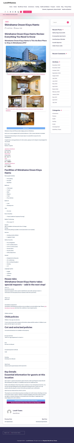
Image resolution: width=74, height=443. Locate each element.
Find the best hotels (15, 432)
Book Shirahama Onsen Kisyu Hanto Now (26, 400)
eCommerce (55, 113)
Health (54, 118)
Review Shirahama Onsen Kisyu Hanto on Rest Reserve (26, 402)
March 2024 (55, 89)
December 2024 (56, 65)
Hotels (7, 21)
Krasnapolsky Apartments (59, 36)
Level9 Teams (17, 410)
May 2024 (54, 83)
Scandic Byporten (57, 42)
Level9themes (9, 3)
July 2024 (54, 78)
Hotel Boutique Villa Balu (58, 39)
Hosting (54, 121)
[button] (27, 12)
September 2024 (56, 73)
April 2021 (54, 99)
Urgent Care (6, 432)
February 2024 (56, 91)
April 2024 (55, 86)
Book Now (26, 128)
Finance (54, 116)
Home (4, 14)
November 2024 (56, 67)
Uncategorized (56, 126)
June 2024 (54, 81)
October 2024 (55, 70)
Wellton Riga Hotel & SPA (58, 32)
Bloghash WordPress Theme (50, 440)
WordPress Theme (56, 129)
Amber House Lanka (57, 45)
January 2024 (55, 94)
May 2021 (54, 97)
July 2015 (54, 102)
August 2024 (55, 75)
